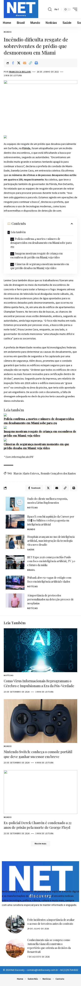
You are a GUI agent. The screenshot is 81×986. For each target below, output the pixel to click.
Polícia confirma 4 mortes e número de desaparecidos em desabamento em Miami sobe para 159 (41, 242)
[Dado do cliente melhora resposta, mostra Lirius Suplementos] (15, 504)
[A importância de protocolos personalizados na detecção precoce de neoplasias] (15, 600)
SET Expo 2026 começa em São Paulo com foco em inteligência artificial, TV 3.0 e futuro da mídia (51, 561)
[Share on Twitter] (18, 63)
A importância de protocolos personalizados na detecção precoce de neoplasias (50, 599)
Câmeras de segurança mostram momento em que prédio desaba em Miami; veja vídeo (39, 266)
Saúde (30, 549)
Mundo (8, 32)
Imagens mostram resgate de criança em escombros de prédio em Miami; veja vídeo (36, 255)
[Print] (36, 63)
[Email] (24, 63)
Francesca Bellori (20, 71)
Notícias (32, 507)
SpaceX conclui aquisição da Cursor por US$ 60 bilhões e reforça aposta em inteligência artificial (50, 520)
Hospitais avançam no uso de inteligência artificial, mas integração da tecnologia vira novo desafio (51, 540)
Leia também (18, 232)
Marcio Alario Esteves (26, 473)
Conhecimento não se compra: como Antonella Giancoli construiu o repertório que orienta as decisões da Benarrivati (49, 946)
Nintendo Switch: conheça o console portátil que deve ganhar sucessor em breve (38, 754)
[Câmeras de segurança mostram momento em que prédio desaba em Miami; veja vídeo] (5, 439)
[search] (50, 9)
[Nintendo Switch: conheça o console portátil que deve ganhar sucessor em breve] (40, 721)
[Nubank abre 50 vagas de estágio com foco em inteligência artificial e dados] (15, 583)
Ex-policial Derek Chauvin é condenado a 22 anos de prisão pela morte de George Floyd (37, 825)
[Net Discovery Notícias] (21, 9)
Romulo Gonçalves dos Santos (58, 473)
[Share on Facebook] (12, 63)
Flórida (26, 148)
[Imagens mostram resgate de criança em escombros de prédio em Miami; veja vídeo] (5, 427)
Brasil (31, 570)
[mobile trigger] (74, 9)
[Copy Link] (30, 63)
